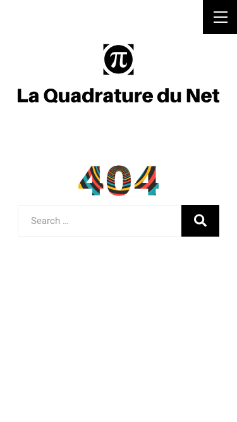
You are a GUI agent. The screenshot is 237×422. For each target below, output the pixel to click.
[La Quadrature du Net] (118, 72)
